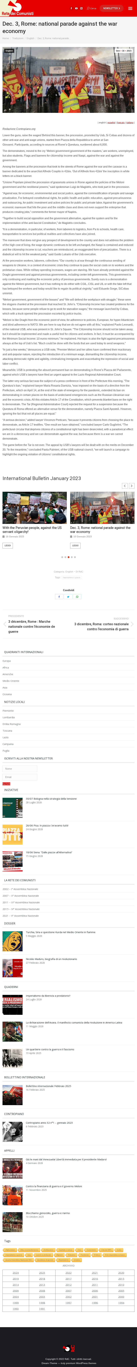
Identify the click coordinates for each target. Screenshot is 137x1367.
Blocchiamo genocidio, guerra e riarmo (48, 1213)
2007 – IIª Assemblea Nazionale (21, 895)
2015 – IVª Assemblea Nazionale (21, 909)
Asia (5, 687)
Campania (8, 744)
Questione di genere (45, 1260)
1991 (42, 1308)
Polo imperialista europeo (115, 1255)
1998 (42, 1302)
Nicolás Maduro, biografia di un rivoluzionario (51, 959)
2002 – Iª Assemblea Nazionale (20, 889)
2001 (95, 1296)
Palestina (71, 1255)
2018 (42, 1278)
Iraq (29, 1255)
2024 (16, 1272)
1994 (121, 1302)
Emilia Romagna (12, 724)
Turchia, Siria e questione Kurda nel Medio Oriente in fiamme (60, 932)
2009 (16, 1290)
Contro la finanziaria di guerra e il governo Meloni (54, 1186)
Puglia (6, 750)
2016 (95, 1278)
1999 (16, 1302)
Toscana (7, 730)
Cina (79, 1250)
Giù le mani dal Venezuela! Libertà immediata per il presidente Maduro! (66, 1159)
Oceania (7, 694)
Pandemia (85, 1255)
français (121, 122)
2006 (95, 1290)
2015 (121, 1278)
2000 (121, 1296)
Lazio (6, 737)
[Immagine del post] (13, 808)
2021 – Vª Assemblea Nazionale (21, 915)
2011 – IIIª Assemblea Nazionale (21, 902)
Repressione (63, 1260)
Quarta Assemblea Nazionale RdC (19, 1260)
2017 (68, 1278)
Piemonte (8, 710)
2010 (121, 1284)
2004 (16, 1296)
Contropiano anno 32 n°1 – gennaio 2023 (49, 1122)
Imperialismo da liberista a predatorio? (48, 995)
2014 (16, 1284)
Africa (6, 667)
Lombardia (9, 717)
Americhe (8, 674)
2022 (68, 1272)
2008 (42, 1290)
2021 (95, 1272)
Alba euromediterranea (29, 1250)
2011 (95, 1284)
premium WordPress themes (81, 1363)
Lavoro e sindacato (43, 1255)
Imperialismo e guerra (71, 577)
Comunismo (91, 1250)
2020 (121, 1272)
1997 (68, 1302)
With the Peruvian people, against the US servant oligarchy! (32, 530)
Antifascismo (48, 1250)
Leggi (8, 545)
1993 (16, 1308)
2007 (68, 1290)
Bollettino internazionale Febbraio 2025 (48, 1086)
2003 (42, 1296)
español (111, 122)
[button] (131, 486)
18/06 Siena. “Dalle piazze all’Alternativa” (49, 852)
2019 (16, 1278)
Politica (97, 1255)
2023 (42, 1272)
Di (79, 571)
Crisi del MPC (106, 1250)
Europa (7, 660)
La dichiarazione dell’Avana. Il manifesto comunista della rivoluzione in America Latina (74, 1022)
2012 (68, 1284)
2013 (42, 1284)
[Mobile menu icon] (130, 8)
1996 (95, 1302)
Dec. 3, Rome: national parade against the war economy (100, 530)
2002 (68, 1296)
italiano (129, 122)
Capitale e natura (65, 1250)
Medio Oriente (11, 680)
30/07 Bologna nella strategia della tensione (51, 798)
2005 (121, 1290)
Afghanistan (10, 1250)
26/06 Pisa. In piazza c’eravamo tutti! (47, 825)
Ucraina (77, 1260)
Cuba (119, 1250)
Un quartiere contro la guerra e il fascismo (50, 1049)
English (9, 51)
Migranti (60, 1255)
